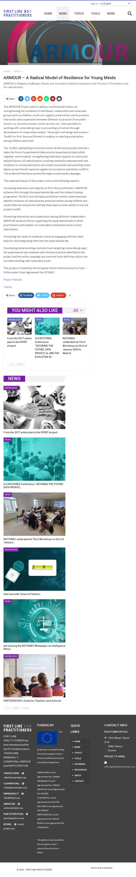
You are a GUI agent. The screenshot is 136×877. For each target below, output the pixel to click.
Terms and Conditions (101, 868)
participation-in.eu (14, 818)
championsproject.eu (15, 787)
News (39, 319)
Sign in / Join (97, 3)
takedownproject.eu (15, 777)
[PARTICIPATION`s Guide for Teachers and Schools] (34, 675)
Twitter (8, 286)
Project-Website (13, 279)
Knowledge (14, 319)
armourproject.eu (13, 807)
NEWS (63, 13)
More (111, 13)
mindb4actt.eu (12, 797)
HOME (48, 13)
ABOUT (77, 775)
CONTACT (79, 781)
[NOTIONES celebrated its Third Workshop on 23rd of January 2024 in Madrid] (75, 326)
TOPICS (79, 13)
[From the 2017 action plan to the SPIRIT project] (19, 326)
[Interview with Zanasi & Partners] (34, 569)
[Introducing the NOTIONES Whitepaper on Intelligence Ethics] (34, 620)
